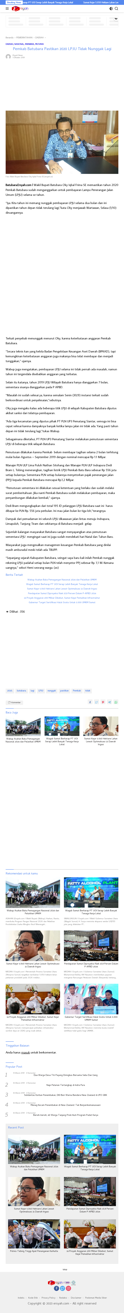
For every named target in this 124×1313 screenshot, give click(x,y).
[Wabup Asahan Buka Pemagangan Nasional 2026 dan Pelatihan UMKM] (23, 726)
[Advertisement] (62, 85)
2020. (10, 691)
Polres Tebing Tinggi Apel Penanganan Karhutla (34, 1251)
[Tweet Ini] (96, 701)
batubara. (21, 691)
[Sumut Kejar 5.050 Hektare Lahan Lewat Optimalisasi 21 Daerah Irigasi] (100, 726)
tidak (87, 691)
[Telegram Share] (109, 701)
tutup (65, 1269)
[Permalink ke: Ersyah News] (8, 56)
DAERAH (9, 44)
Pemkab (77, 691)
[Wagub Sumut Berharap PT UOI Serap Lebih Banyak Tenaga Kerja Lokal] (62, 726)
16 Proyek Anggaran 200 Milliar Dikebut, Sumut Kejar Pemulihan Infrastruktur (62, 598)
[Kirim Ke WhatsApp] (116, 701)
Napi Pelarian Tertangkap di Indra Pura (65, 1085)
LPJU (41, 691)
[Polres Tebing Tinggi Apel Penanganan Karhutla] (34, 1233)
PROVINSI (39, 44)
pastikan (64, 691)
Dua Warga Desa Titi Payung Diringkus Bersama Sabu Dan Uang (66, 1075)
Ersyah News (17, 55)
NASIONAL (19, 44)
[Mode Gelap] (111, 8)
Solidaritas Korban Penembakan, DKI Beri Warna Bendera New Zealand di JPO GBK (65, 1095)
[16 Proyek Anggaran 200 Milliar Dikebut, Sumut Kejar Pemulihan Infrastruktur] (33, 999)
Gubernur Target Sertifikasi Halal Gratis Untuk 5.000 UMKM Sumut (62, 602)
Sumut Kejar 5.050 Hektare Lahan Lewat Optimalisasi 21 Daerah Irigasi (62, 589)
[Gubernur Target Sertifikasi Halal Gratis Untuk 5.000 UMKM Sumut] (91, 999)
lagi (32, 691)
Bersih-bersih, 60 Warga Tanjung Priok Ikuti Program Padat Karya (65, 1115)
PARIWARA (29, 44)
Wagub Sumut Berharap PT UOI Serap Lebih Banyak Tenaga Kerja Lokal (62, 584)
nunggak (52, 691)
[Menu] (8, 8)
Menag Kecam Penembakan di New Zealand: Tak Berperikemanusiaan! (66, 1105)
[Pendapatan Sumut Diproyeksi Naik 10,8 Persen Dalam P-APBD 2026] (91, 945)
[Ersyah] (20, 8)
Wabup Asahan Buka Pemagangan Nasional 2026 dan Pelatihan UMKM (62, 580)
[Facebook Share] (90, 701)
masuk (25, 1052)
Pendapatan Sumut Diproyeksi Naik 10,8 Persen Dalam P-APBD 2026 (62, 593)
